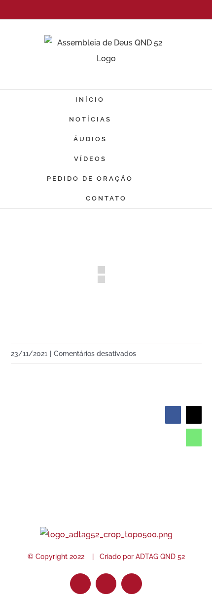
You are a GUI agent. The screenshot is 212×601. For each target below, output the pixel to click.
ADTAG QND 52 (160, 557)
